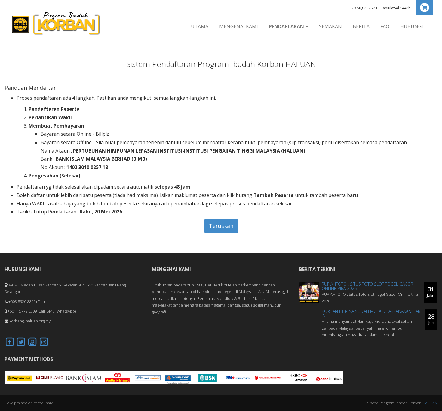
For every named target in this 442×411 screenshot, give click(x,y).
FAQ (384, 26)
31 (430, 291)
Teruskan (221, 225)
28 (431, 318)
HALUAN (429, 403)
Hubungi (411, 26)
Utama (199, 26)
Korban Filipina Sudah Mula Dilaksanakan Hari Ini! (371, 313)
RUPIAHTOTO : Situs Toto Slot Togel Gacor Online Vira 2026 (367, 286)
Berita (361, 26)
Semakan (330, 26)
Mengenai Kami (238, 26)
